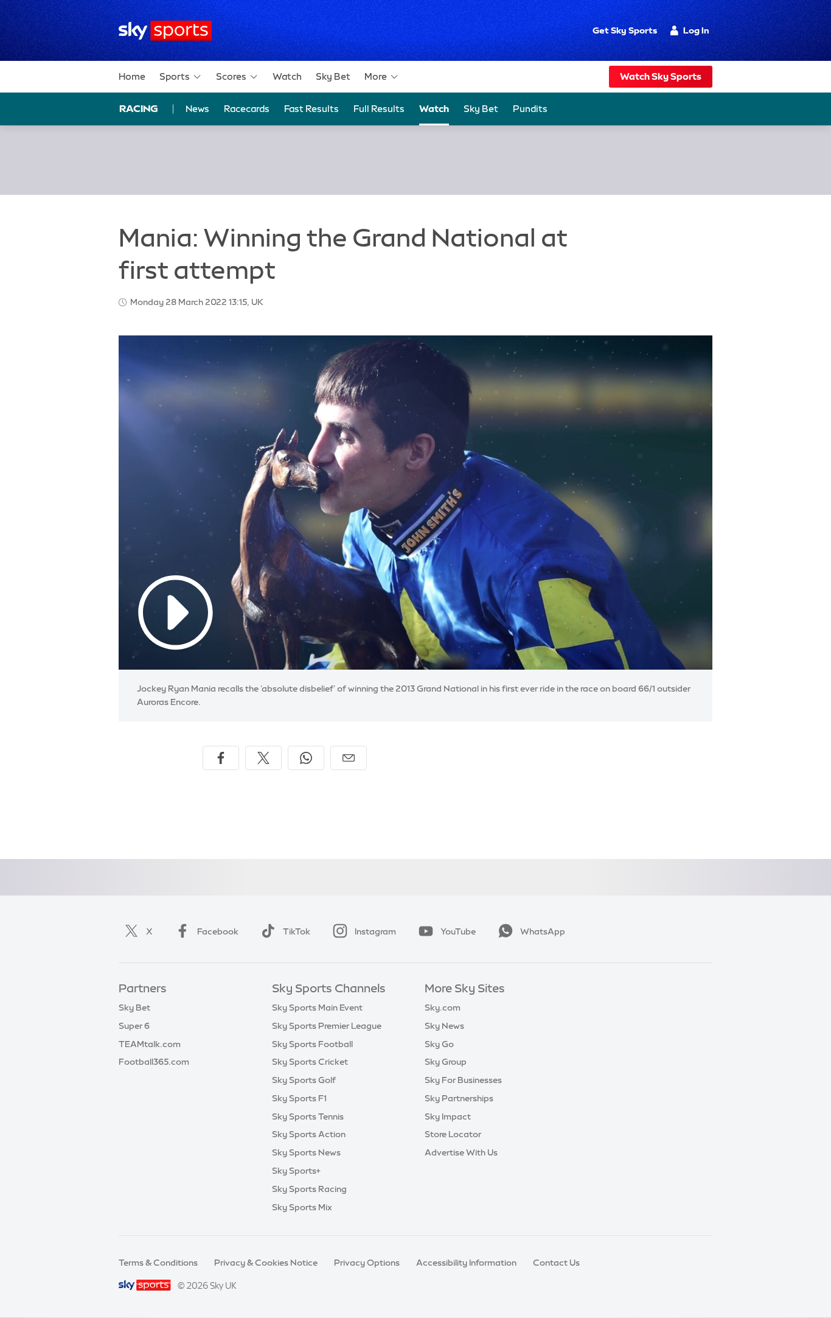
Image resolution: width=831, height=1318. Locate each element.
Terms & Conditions (158, 1262)
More (375, 76)
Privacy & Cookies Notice (266, 1262)
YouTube (458, 931)
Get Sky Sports (625, 30)
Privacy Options (367, 1262)
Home (132, 76)
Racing (138, 108)
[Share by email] (348, 758)
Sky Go (439, 1044)
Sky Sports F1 (299, 1098)
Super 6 (134, 1026)
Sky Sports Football (312, 1044)
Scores (231, 76)
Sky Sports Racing (309, 1189)
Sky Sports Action (309, 1134)
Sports (174, 76)
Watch (287, 76)
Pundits (530, 108)
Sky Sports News (306, 1152)
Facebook (217, 931)
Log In (696, 30)
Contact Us (556, 1262)
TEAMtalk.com (150, 1044)
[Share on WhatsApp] (306, 758)
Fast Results (311, 108)
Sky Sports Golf (304, 1080)
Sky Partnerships (459, 1098)
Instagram (375, 931)
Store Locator (453, 1134)
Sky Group (446, 1061)
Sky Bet (333, 76)
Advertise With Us (461, 1152)
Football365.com (154, 1061)
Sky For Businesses (463, 1080)
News (197, 108)
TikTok (296, 931)
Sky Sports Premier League (326, 1026)
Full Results (379, 108)
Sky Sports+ (296, 1170)
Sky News (444, 1026)
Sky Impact (448, 1116)
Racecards (246, 108)
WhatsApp (542, 931)
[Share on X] (263, 758)
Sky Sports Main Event (317, 1007)
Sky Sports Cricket (310, 1061)
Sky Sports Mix (302, 1207)
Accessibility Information (466, 1262)
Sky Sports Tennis (308, 1116)
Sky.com (443, 1007)
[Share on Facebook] (221, 758)
